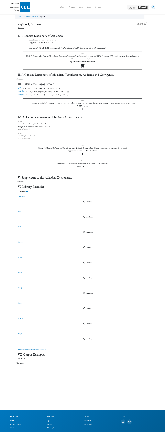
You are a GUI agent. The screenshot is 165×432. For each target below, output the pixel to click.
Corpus (72, 7)
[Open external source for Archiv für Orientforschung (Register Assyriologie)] (82, 154)
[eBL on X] (123, 421)
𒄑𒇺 (19, 88)
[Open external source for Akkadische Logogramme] (82, 109)
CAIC (11, 428)
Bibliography (51, 428)
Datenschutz (87, 424)
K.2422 (20, 257)
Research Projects (15, 424)
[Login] (153, 7)
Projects (98, 7)
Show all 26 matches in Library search (31, 349)
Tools (89, 7)
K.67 (19, 212)
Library (62, 7)
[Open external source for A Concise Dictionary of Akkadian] (82, 67)
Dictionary (50, 424)
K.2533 (20, 303)
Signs (48, 421)
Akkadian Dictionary (32, 17)
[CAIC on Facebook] (129, 421)
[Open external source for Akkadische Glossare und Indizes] (82, 170)
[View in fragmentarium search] (27, 192)
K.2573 (20, 333)
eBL (21, 17)
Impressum (87, 421)
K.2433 (20, 272)
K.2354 (20, 242)
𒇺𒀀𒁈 (21, 91)
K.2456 (20, 288)
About (81, 7)
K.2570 (20, 318)
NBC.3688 (21, 196)
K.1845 (20, 227)
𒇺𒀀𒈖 (21, 94)
